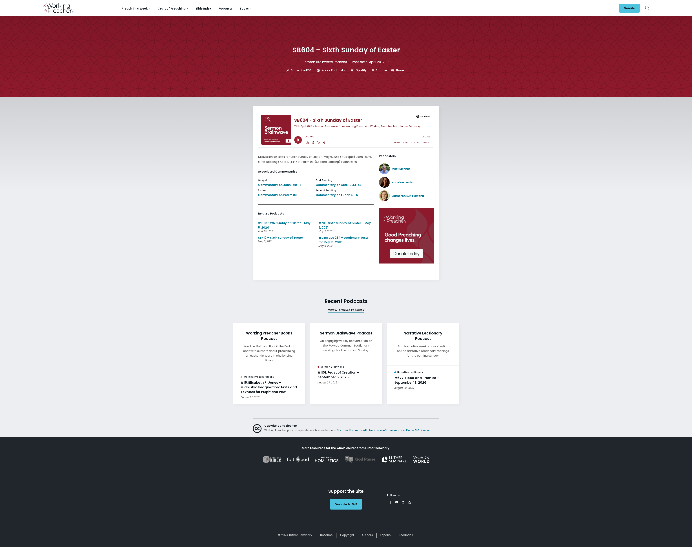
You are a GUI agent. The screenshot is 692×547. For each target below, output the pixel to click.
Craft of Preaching (172, 8)
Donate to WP (346, 504)
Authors (367, 535)
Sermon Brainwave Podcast (325, 62)
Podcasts (225, 8)
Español (385, 535)
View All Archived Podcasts (346, 310)
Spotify (361, 70)
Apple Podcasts (333, 70)
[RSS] (409, 502)
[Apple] (403, 502)
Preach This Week (135, 8)
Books (244, 8)
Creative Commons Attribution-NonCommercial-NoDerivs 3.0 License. (383, 430)
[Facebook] (390, 502)
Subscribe (326, 535)
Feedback (406, 535)
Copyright (347, 535)
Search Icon (647, 8)
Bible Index (203, 8)
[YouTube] (397, 502)
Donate (629, 8)
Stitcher (381, 70)
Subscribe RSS (301, 70)
